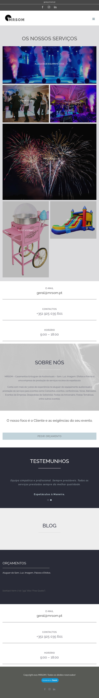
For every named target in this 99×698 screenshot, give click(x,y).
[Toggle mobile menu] (93, 19)
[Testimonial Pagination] (48, 500)
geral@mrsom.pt (49, 2)
